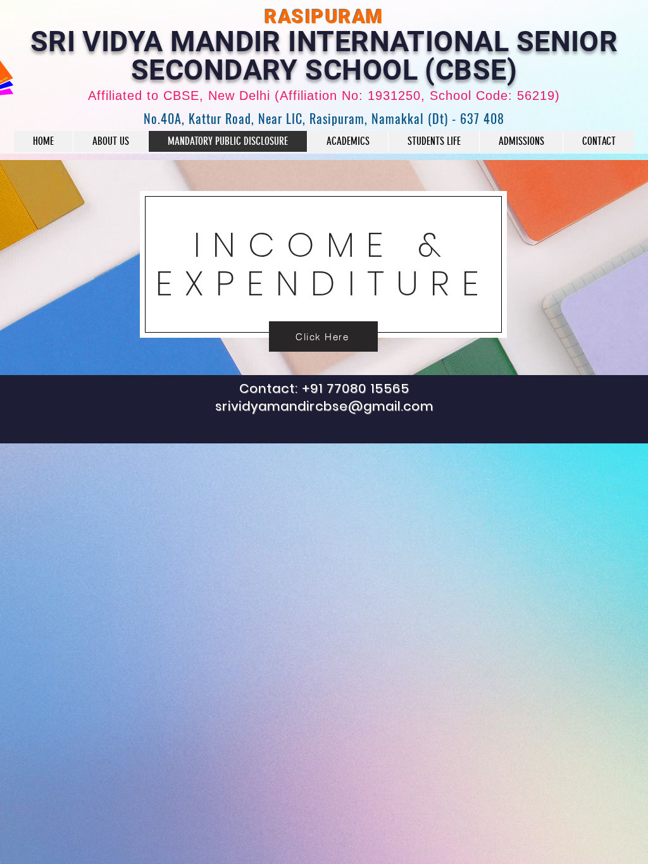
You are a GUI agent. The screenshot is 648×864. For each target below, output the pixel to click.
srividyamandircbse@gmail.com (324, 406)
